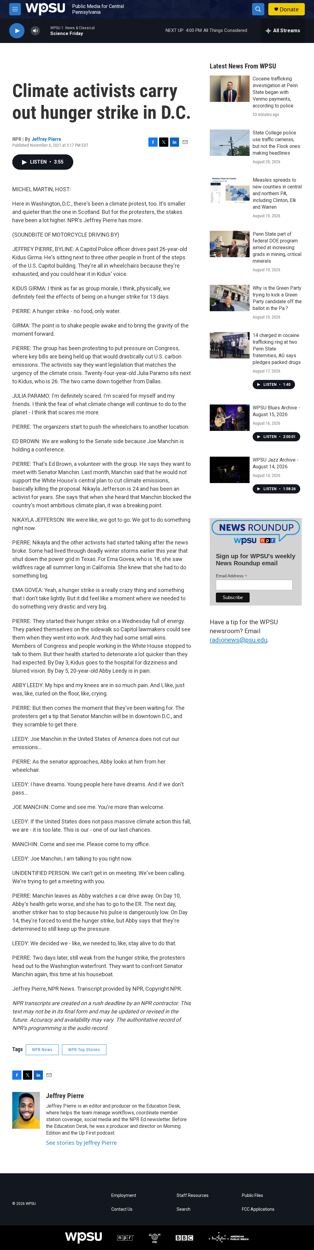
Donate (289, 9)
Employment (123, 1195)
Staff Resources (193, 1195)
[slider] (45, 30)
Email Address (231, 576)
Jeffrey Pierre (46, 139)
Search (183, 1209)
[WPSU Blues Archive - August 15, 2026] (230, 417)
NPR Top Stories (84, 1049)
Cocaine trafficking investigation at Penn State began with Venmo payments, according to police (275, 92)
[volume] (35, 31)
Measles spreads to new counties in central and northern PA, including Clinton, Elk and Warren (277, 193)
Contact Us (121, 1209)
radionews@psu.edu (238, 640)
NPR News (42, 1049)
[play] (17, 30)
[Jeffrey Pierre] (26, 1110)
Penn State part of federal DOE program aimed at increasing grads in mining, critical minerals (277, 247)
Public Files (252, 1195)
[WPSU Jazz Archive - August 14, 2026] (230, 470)
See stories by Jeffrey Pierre (81, 1142)
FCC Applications (258, 1209)
